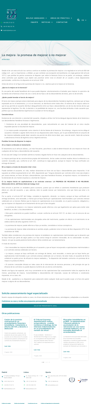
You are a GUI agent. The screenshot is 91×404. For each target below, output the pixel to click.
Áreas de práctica (60, 18)
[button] (3, 338)
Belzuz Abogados (35, 18)
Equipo (34, 22)
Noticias (46, 22)
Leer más (7, 346)
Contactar (61, 22)
